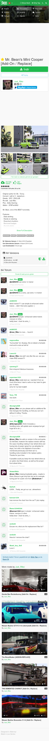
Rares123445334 (16, 508)
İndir (26, 69)
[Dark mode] (42, 3)
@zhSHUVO (14, 282)
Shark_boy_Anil (16, 545)
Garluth (12, 487)
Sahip (20, 279)
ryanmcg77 (14, 366)
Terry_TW (13, 395)
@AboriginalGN (16, 424)
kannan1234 (14, 497)
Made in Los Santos (8, 734)
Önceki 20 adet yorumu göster (24, 274)
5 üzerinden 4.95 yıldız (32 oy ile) (10, 188)
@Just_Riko (14, 332)
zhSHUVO (13, 301)
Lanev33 (13, 353)
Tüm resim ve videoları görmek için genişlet (24, 177)
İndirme (8, 183)
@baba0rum (36, 478)
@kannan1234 (15, 511)
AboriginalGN (15, 406)
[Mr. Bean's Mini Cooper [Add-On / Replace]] (24, 139)
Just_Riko (18, 81)
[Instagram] (20, 84)
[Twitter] (18, 84)
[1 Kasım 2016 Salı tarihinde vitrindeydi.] (2, 59)
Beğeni (19, 183)
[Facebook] (15, 84)
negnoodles (14, 340)
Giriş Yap (34, 557)
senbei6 (13, 524)
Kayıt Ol (6, 559)
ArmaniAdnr (14, 471)
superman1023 (15, 377)
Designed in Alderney (8, 732)
